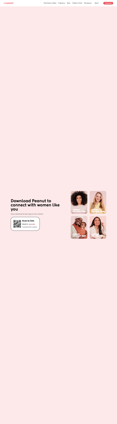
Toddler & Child (77, 3)
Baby (68, 3)
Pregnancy (61, 3)
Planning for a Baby (50, 3)
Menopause (88, 3)
